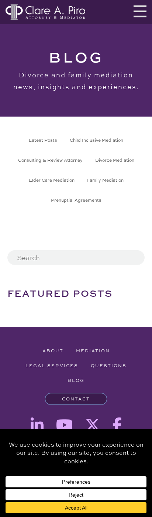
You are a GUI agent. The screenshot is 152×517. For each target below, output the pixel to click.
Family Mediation (105, 180)
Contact (76, 399)
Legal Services (51, 366)
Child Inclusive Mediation (96, 140)
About (52, 351)
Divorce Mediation (114, 160)
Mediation (93, 351)
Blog (76, 380)
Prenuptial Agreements (76, 200)
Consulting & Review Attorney (50, 160)
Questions (109, 366)
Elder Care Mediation (52, 180)
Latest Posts (43, 140)
